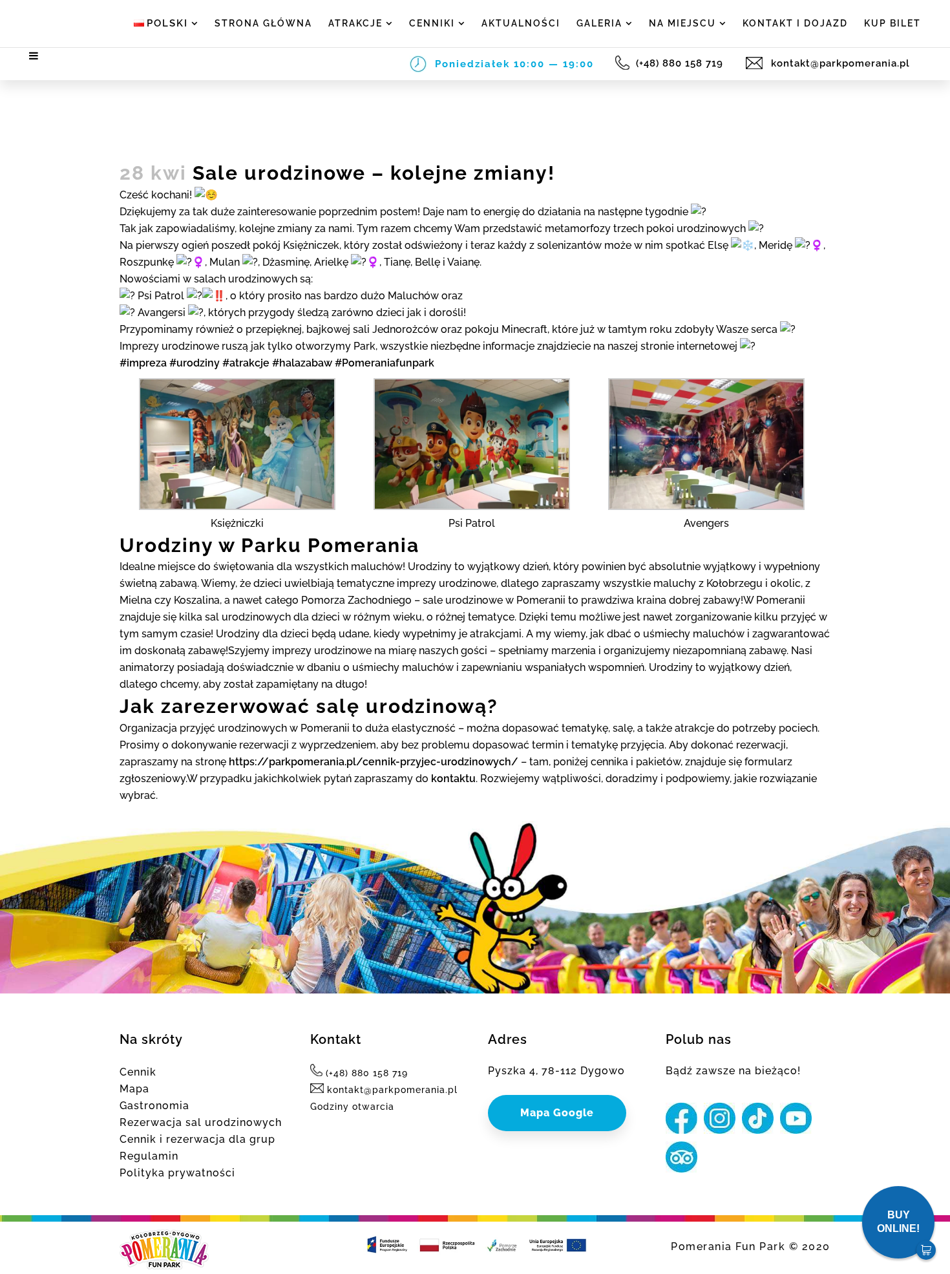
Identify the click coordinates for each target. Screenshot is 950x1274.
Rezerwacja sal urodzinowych (201, 1122)
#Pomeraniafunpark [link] (384, 363)
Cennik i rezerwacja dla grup (197, 1139)
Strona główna (263, 23)
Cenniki (432, 23)
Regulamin (149, 1156)
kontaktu (453, 778)
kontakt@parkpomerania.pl (839, 63)
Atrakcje (355, 23)
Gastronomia (154, 1105)
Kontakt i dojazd (795, 23)
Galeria (599, 23)
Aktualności (520, 23)
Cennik (138, 1072)
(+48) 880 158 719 (681, 63)
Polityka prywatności (177, 1173)
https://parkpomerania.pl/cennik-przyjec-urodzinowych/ (373, 762)
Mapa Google (557, 1113)
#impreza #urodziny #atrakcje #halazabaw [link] (226, 363)
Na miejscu (682, 23)
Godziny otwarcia (352, 1106)
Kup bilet (892, 23)
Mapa (134, 1089)
